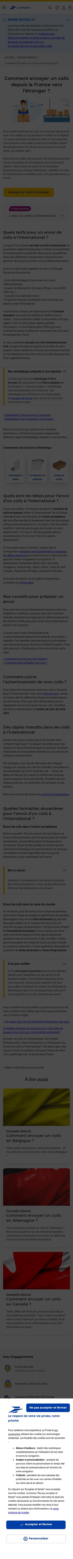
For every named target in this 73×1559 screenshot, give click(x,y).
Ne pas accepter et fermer (48, 1407)
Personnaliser (38, 1538)
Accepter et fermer (38, 1524)
